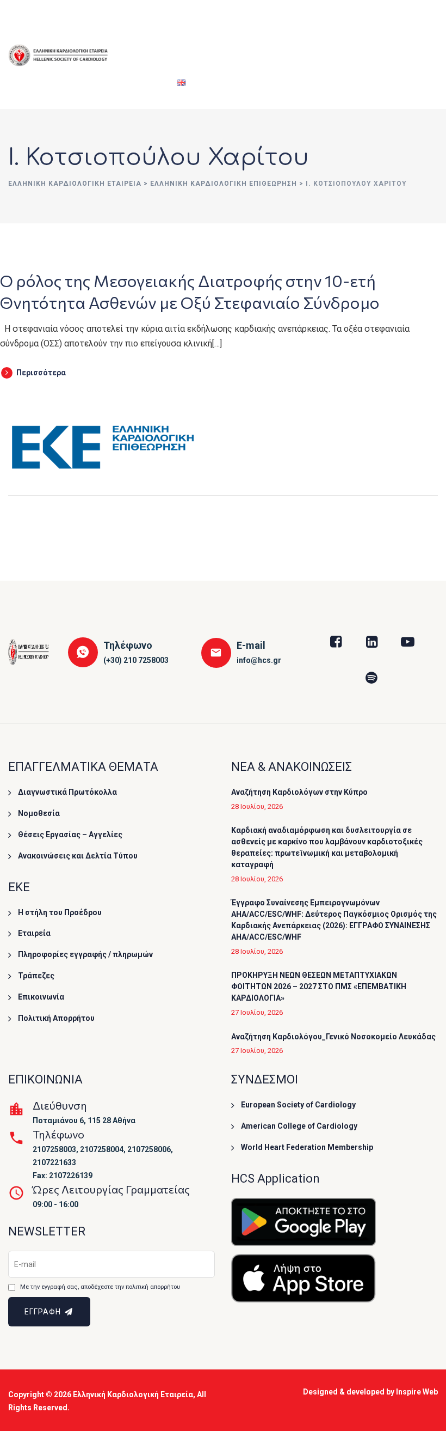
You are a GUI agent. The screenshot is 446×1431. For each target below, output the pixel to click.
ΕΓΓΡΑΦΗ (43, 1311)
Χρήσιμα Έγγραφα (367, 27)
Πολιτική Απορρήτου (56, 1018)
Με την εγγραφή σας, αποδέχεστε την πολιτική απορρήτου (100, 1286)
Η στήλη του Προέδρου (60, 912)
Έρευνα (301, 27)
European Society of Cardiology (298, 1104)
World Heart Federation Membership (307, 1147)
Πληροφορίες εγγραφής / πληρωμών (85, 954)
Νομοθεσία (39, 813)
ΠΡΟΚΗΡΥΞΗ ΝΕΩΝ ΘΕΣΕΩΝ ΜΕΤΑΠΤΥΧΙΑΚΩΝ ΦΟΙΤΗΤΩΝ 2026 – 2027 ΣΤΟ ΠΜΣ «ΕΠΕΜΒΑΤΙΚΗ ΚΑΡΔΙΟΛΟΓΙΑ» (318, 986)
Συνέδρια (189, 27)
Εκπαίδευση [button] (246, 27)
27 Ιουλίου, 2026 (257, 1012)
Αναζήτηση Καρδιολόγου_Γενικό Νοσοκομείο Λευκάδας (333, 1036)
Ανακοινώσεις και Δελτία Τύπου (78, 855)
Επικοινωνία (41, 996)
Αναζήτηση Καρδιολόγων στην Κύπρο (299, 792)
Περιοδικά (139, 81)
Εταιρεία (136, 27)
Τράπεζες (36, 975)
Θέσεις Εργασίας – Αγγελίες (70, 834)
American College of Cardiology (299, 1126)
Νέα (416, 27)
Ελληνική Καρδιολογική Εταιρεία (133, 1394)
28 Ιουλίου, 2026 (257, 806)
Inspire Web (417, 1391)
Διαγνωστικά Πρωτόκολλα (67, 792)
